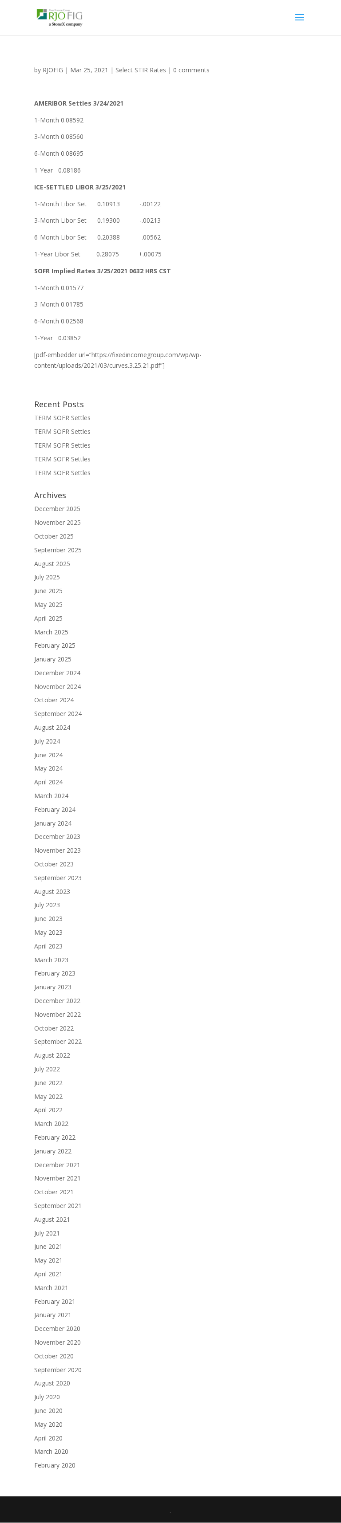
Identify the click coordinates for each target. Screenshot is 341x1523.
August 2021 (52, 1219)
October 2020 (54, 1356)
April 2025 (48, 618)
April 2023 (48, 946)
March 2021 (51, 1287)
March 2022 (51, 1123)
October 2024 (54, 700)
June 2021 (48, 1246)
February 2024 (54, 809)
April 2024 (48, 782)
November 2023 (57, 850)
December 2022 (57, 1000)
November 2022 (57, 1014)
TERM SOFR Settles (62, 417)
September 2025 (58, 550)
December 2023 (57, 836)
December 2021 (57, 1165)
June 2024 (48, 755)
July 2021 (47, 1233)
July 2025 (47, 577)
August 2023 (52, 891)
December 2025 (57, 508)
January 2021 (52, 1314)
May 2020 (48, 1424)
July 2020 (47, 1397)
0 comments (191, 70)
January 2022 (52, 1151)
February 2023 (54, 973)
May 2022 (48, 1096)
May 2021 (48, 1260)
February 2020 (54, 1465)
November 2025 (57, 522)
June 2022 (48, 1082)
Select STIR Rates (140, 70)
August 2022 (52, 1055)
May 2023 (48, 932)
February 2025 (54, 645)
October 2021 (54, 1192)
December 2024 (57, 673)
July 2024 (47, 741)
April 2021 (48, 1274)
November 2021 (57, 1178)
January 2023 (52, 987)
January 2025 (52, 659)
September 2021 (58, 1205)
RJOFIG (53, 70)
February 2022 (54, 1137)
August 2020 (52, 1383)
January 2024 (52, 823)
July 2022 (47, 1069)
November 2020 (57, 1342)
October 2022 (54, 1028)
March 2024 (51, 795)
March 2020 (51, 1451)
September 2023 (58, 878)
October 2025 (54, 536)
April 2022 (48, 1110)
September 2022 (58, 1041)
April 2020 (48, 1438)
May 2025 (48, 604)
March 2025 (51, 632)
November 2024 (57, 686)
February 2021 (54, 1301)
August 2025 (52, 563)
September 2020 (58, 1370)
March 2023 (51, 960)
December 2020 (57, 1328)
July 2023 (47, 905)
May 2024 (48, 768)
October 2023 (54, 864)
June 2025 (48, 590)
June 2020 (48, 1410)
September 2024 (58, 713)
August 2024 (52, 727)
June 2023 (48, 918)
